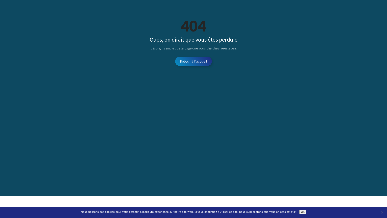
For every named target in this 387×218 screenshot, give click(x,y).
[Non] (382, 212)
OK (303, 211)
